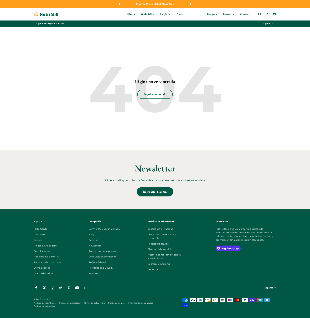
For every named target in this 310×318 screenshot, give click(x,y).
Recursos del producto (47, 262)
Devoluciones (42, 251)
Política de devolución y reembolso (162, 236)
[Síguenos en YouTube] (77, 288)
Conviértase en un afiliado (104, 228)
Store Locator (42, 267)
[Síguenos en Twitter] (44, 288)
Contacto (245, 14)
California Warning (159, 263)
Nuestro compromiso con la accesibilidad (164, 256)
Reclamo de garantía (46, 256)
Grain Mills (147, 14)
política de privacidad (161, 228)
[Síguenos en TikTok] (85, 288)
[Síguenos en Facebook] (36, 288)
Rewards (228, 14)
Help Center (41, 228)
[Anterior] (119, 4)
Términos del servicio (94, 303)
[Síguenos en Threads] (61, 288)
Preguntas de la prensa (103, 251)
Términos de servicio (160, 249)
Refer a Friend (97, 262)
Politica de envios (158, 243)
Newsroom (95, 245)
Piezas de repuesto (45, 245)
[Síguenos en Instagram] (52, 288)
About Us (153, 269)
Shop (180, 14)
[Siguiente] (190, 4)
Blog (91, 234)
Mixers (131, 14)
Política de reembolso (45, 303)
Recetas (93, 240)
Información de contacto (140, 303)
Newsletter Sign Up (155, 191)
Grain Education (43, 273)
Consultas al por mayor (102, 256)
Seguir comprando (155, 94)
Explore (93, 273)
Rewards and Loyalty (101, 267)
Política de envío (116, 303)
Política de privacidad (70, 303)
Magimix (165, 14)
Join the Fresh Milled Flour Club (155, 4)
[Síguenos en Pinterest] (69, 288)
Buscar (38, 240)
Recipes (212, 14)
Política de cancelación (45, 306)
